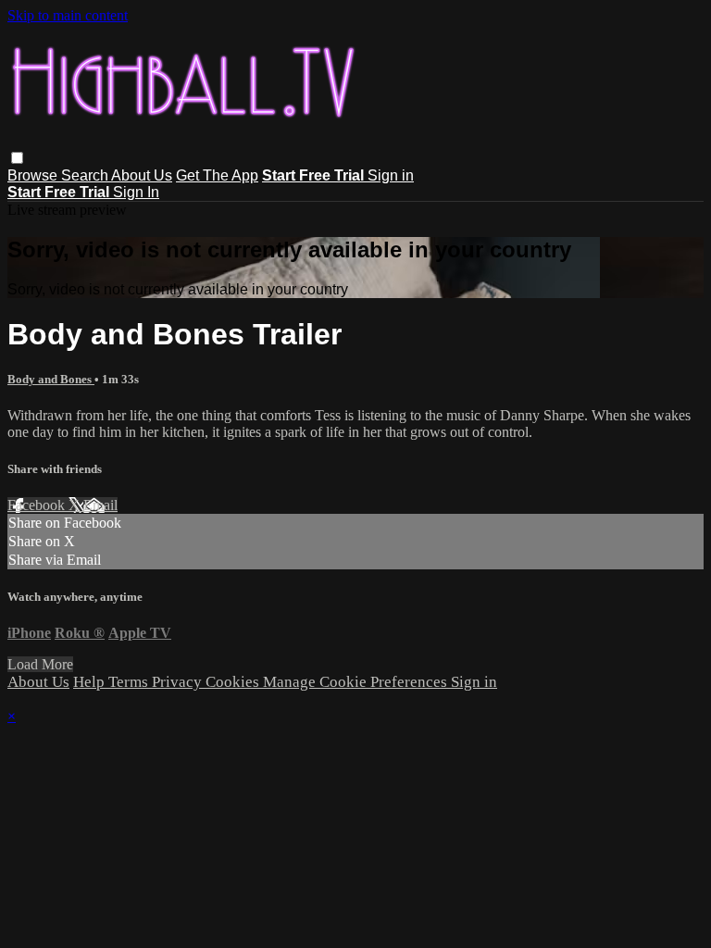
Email (100, 505)
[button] (17, 158)
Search (86, 175)
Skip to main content (67, 15)
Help (90, 682)
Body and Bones (50, 379)
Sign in (391, 175)
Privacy (179, 682)
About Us (141, 175)
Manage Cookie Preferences (357, 682)
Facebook (38, 505)
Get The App (217, 175)
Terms (130, 682)
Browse (34, 175)
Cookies (234, 682)
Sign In (136, 192)
